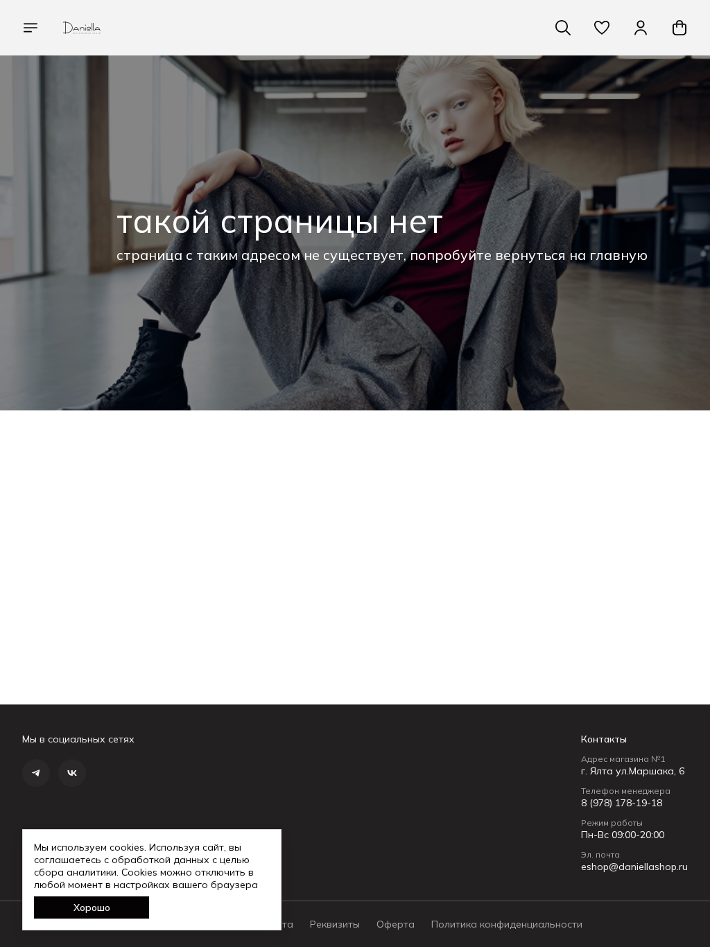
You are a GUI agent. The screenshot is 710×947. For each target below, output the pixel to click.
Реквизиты (335, 924)
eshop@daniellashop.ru (634, 866)
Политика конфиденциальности (506, 924)
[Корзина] (679, 27)
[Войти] (640, 27)
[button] (602, 27)
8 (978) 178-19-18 (621, 803)
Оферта (395, 924)
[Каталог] (30, 27)
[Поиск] (563, 27)
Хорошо (91, 907)
